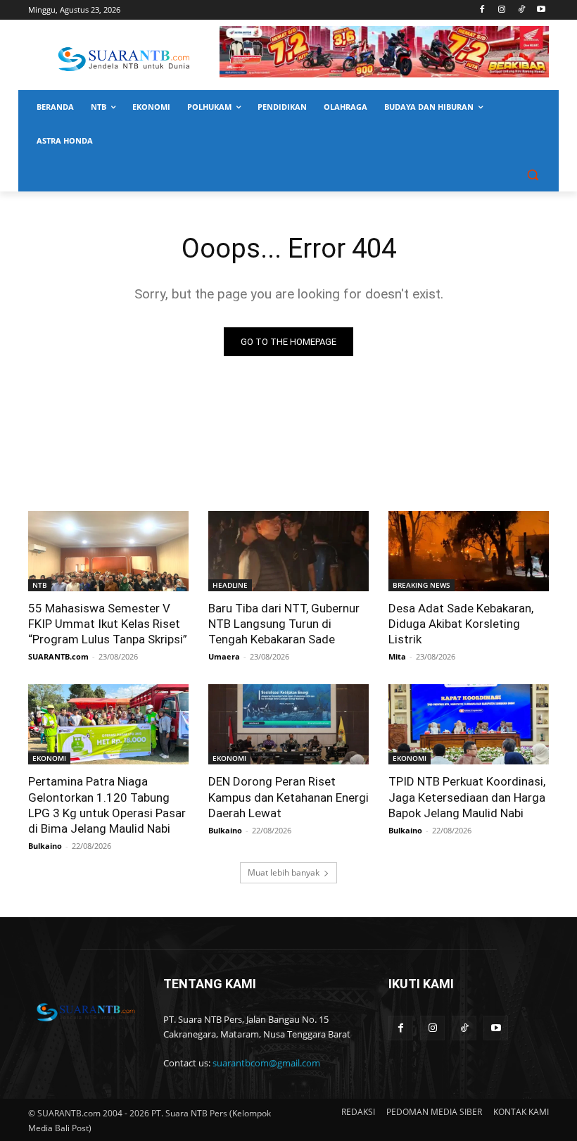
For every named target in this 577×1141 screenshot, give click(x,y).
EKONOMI (49, 758)
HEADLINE (230, 585)
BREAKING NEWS (421, 585)
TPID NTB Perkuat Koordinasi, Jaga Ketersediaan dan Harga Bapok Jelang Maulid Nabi (466, 796)
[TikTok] (521, 10)
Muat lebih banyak (283, 872)
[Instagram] (502, 10)
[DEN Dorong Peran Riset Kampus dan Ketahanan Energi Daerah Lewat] (288, 724)
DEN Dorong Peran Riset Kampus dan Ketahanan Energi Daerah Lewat (288, 796)
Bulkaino (45, 845)
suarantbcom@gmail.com (266, 1063)
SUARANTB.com (58, 656)
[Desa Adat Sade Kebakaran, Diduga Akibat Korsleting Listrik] (468, 551)
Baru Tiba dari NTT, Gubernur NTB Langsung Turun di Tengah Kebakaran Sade (284, 623)
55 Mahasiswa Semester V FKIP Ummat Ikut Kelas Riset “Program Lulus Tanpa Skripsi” (107, 623)
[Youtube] (541, 10)
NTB (39, 585)
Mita (397, 656)
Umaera (224, 656)
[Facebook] (482, 10)
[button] (532, 174)
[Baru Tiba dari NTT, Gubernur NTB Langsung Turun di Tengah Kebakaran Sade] (288, 551)
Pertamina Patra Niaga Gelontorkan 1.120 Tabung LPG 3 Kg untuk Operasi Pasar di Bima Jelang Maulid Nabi (107, 804)
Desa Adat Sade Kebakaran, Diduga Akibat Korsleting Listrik (460, 623)
